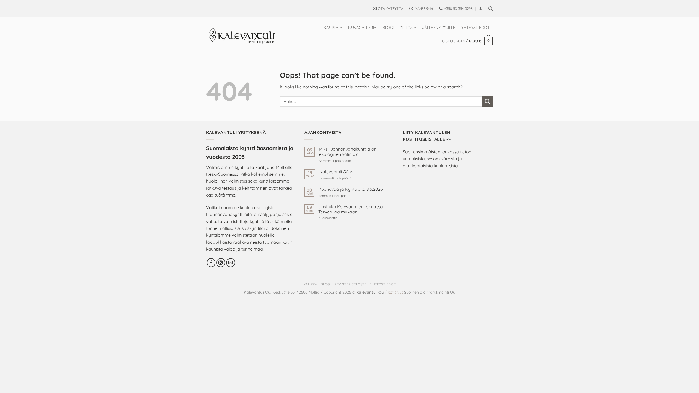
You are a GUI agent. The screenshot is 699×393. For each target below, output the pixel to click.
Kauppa (331, 27)
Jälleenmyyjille (438, 27)
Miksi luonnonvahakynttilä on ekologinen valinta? (348, 152)
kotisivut (395, 292)
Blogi (388, 27)
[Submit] (487, 101)
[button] (480, 8)
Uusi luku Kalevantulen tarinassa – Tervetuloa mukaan (352, 209)
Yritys (406, 27)
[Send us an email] (230, 262)
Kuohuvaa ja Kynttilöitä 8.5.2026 (350, 189)
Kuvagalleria (362, 27)
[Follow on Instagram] (220, 262)
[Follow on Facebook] (211, 262)
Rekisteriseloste (350, 284)
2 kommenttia (337, 218)
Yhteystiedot (475, 27)
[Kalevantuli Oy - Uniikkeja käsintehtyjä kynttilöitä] (242, 35)
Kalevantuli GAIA (336, 171)
